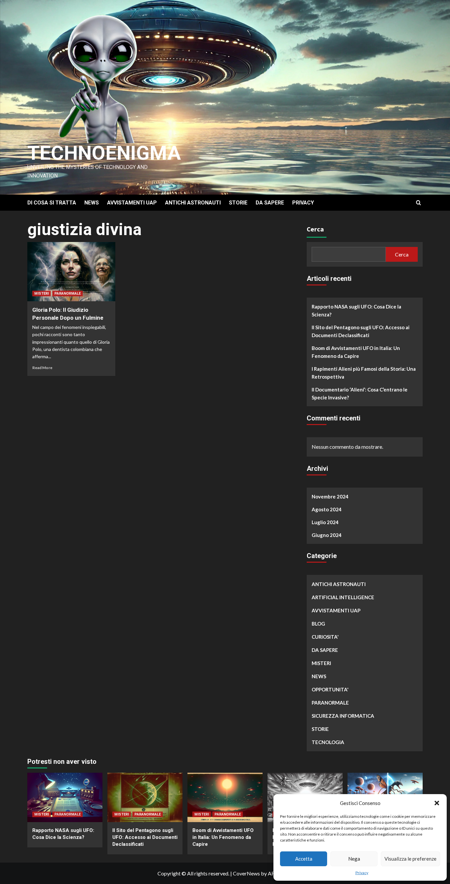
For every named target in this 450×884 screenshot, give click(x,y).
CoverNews (246, 873)
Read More (42, 367)
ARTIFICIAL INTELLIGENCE (343, 597)
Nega (354, 859)
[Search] (418, 203)
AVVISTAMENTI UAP (132, 203)
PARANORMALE (67, 293)
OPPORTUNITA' (330, 689)
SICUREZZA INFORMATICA (343, 716)
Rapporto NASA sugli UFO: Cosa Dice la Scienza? (356, 310)
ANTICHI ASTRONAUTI (193, 203)
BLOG (318, 624)
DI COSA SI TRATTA (51, 203)
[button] (437, 803)
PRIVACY (303, 203)
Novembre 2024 (330, 496)
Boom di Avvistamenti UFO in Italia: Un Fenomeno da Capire (356, 352)
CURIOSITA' (325, 637)
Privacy (361, 872)
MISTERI (41, 293)
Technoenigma (104, 153)
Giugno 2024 (327, 535)
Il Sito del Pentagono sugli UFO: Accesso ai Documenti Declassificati (360, 331)
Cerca (315, 229)
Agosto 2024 (327, 509)
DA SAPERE (270, 203)
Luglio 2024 (325, 522)
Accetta (303, 859)
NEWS (91, 203)
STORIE (238, 203)
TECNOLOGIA (328, 742)
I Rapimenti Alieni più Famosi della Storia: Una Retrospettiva (364, 373)
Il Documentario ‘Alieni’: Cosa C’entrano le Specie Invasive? (360, 393)
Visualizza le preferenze (410, 859)
